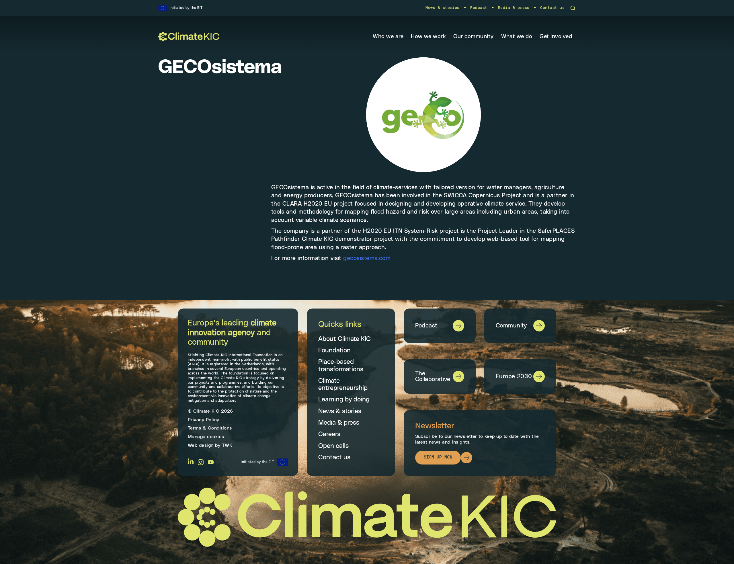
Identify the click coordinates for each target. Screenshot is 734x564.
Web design (201, 445)
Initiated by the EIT (257, 462)
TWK (227, 445)
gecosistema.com (367, 258)
